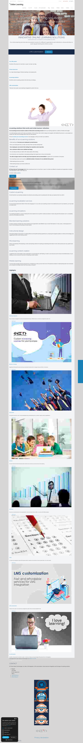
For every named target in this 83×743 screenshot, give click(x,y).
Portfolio (58, 7)
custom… (19, 172)
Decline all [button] (13, 737)
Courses (35, 7)
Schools (10, 460)
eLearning (24, 7)
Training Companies (13, 315)
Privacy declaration (41, 738)
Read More (14, 188)
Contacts (59, 1)
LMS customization (42, 7)
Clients (62, 7)
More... (12, 176)
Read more (9, 725)
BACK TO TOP (33, 658)
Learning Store (65, 1)
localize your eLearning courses (20, 136)
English (71, 1)
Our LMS (30, 7)
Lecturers (11, 509)
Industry (52, 7)
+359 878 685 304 (13, 1)
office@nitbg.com (20, 1)
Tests (10, 557)
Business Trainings (13, 364)
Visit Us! (49, 51)
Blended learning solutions (41, 18)
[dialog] (9, 729)
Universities (11, 412)
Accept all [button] (6, 737)
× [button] (16, 718)
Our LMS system (12, 654)
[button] (9, 740)
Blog (49, 7)
